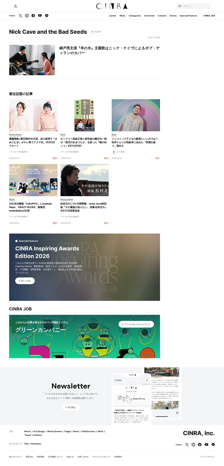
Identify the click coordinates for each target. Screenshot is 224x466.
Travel (27, 435)
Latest (112, 15)
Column (162, 15)
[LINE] (46, 16)
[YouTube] (40, 16)
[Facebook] (33, 16)
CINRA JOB (209, 15)
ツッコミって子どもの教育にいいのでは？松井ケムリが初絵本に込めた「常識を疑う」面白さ (135, 142)
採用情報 (40, 457)
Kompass (36, 444)
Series (173, 15)
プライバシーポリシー (101, 457)
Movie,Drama (55, 431)
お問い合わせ (83, 457)
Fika (26, 444)
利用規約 (118, 457)
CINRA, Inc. (199, 433)
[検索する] (179, 6)
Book (76, 431)
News (122, 15)
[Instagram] (26, 16)
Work (100, 431)
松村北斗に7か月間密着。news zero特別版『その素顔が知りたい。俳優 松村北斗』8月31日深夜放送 (83, 207)
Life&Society (88, 431)
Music (27, 431)
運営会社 (29, 457)
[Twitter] (20, 16)
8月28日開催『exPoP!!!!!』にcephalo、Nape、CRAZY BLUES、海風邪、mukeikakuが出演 (31, 207)
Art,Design (39, 431)
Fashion (38, 435)
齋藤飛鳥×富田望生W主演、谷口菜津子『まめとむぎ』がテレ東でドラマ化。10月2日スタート (33, 142)
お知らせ (70, 457)
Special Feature (188, 15)
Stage (67, 431)
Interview (149, 15)
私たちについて (15, 457)
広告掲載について (55, 457)
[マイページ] (15, 6)
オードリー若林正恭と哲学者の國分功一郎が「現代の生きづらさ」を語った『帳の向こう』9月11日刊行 (83, 142)
